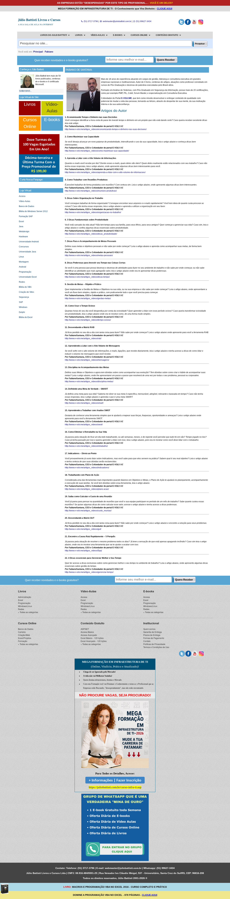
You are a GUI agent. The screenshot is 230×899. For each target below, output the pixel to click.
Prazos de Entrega (151, 635)
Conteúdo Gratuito (92, 623)
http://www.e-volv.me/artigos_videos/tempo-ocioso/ (88, 320)
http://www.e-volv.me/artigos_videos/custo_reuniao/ (88, 510)
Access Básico (87, 631)
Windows (23, 307)
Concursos (24, 246)
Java (21, 226)
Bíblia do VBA (25, 287)
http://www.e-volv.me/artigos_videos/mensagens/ (87, 360)
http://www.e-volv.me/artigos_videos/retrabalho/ (86, 446)
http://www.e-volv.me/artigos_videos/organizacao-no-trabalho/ (93, 212)
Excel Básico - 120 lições (92, 638)
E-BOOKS (117, 35)
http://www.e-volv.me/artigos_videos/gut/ (83, 529)
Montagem (24, 262)
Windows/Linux (25, 606)
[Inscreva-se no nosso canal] (194, 24)
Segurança (24, 297)
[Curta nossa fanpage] (188, 24)
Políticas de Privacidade (154, 644)
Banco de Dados (26, 206)
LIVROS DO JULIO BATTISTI (53, 35)
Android (22, 267)
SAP (21, 302)
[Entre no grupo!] (115, 827)
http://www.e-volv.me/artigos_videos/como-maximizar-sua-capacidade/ (97, 151)
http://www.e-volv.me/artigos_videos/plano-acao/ (87, 489)
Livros (30, 104)
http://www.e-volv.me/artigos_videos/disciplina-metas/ (89, 381)
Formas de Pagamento (153, 638)
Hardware (23, 236)
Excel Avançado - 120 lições (94, 641)
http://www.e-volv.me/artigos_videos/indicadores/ (87, 467)
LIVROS (79, 35)
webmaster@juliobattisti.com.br (116, 21)
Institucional (151, 623)
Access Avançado (89, 635)
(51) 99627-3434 (143, 21)
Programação (25, 272)
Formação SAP (26, 216)
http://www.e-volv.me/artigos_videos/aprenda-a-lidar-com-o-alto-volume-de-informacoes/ (105, 172)
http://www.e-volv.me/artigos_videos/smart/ (84, 403)
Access (22, 196)
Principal (38, 51)
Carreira (22, 631)
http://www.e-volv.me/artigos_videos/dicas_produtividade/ (91, 234)
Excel (21, 221)
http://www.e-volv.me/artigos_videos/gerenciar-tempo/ (89, 572)
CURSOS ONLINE (139, 35)
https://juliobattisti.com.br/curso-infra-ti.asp (115, 787)
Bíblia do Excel (25, 317)
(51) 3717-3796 (90, 21)
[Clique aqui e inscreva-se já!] (39, 174)
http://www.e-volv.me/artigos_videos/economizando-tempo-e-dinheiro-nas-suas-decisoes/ (105, 129)
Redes (22, 282)
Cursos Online (27, 623)
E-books (52, 119)
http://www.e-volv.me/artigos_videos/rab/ (83, 338)
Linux (21, 257)
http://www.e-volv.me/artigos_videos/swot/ (84, 424)
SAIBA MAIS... (25, 91)
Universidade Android (29, 241)
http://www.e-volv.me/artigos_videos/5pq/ (83, 550)
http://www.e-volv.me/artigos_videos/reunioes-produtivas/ (91, 191)
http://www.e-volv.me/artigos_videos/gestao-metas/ (88, 298)
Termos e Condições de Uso (156, 647)
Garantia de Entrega (152, 631)
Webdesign (24, 231)
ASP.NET (85, 628)
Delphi (22, 312)
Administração (24, 597)
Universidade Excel (28, 277)
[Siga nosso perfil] (181, 24)
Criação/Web (24, 635)
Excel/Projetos (24, 638)
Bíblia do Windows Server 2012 (33, 211)
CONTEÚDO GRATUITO (167, 35)
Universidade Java (27, 252)
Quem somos (149, 628)
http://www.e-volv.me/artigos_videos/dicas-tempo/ (87, 277)
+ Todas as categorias (28, 612)
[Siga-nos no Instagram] (201, 24)
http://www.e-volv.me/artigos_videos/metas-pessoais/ (89, 255)
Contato (147, 641)
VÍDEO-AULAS (98, 35)
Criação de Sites (26, 292)
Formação (22, 641)
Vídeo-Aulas (24, 201)
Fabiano (49, 51)
